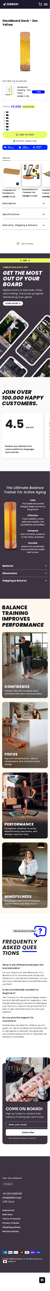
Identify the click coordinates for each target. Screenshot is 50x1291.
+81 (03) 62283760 (12, 1193)
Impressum (8, 1210)
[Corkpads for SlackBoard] (11, 172)
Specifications (10, 214)
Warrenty (7, 1214)
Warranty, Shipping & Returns (19, 225)
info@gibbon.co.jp (11, 1197)
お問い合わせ (8, 1201)
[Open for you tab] (42, 1280)
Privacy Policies (10, 1223)
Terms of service (11, 1218)
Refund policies (10, 1231)
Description (9, 203)
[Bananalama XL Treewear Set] (31, 171)
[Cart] (40, 4)
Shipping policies (11, 1227)
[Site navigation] (45, 4)
